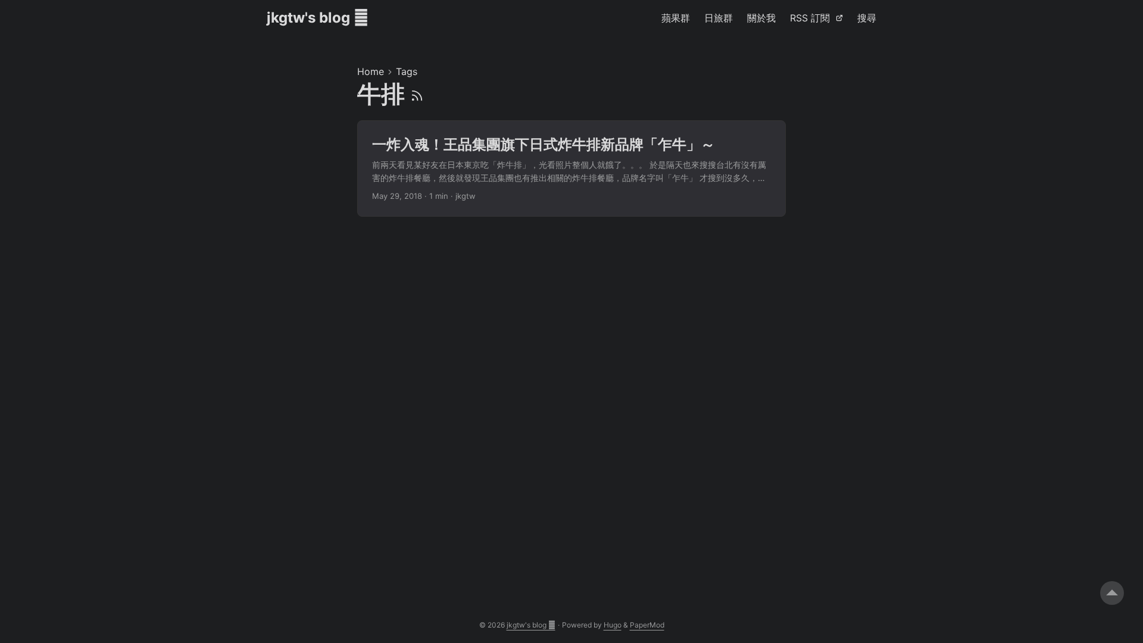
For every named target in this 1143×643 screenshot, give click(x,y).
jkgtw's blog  (317, 17)
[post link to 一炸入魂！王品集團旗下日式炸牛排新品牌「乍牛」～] (571, 169)
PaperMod (647, 624)
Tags (406, 71)
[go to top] (1112, 593)
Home (370, 71)
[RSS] (417, 93)
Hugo (613, 624)
